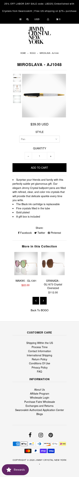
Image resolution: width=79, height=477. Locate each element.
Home (23, 53)
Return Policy (39, 359)
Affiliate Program (39, 393)
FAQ (39, 371)
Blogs (39, 414)
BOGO (33, 53)
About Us (39, 389)
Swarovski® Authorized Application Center (39, 410)
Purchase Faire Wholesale (39, 402)
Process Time (40, 347)
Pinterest (55, 232)
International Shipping (39, 355)
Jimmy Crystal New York (51, 459)
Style (39, 132)
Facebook (25, 232)
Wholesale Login (39, 397)
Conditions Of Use (39, 363)
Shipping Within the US (39, 343)
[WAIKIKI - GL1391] (26, 274)
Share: (39, 228)
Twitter (41, 232)
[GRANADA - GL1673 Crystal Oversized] (53, 274)
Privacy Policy (40, 367)
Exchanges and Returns (39, 406)
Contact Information (39, 351)
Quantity (39, 148)
